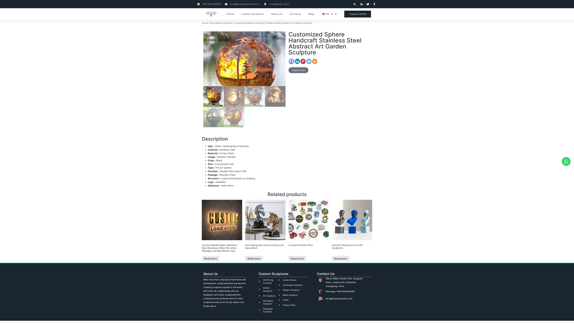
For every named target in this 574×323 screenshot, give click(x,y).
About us (276, 14)
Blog (311, 14)
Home (230, 14)
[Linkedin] (297, 61)
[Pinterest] (303, 61)
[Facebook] (291, 61)
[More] (314, 61)
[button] (354, 4)
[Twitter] (309, 61)
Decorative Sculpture (221, 23)
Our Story (295, 14)
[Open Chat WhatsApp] (566, 161)
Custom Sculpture (253, 14)
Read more (210, 258)
